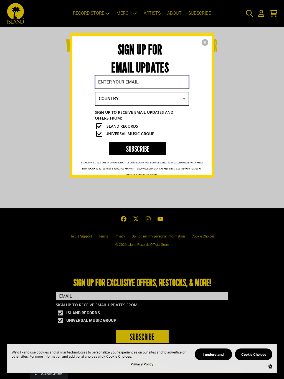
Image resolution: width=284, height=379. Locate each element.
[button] (205, 42)
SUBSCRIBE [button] (137, 149)
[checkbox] (142, 126)
